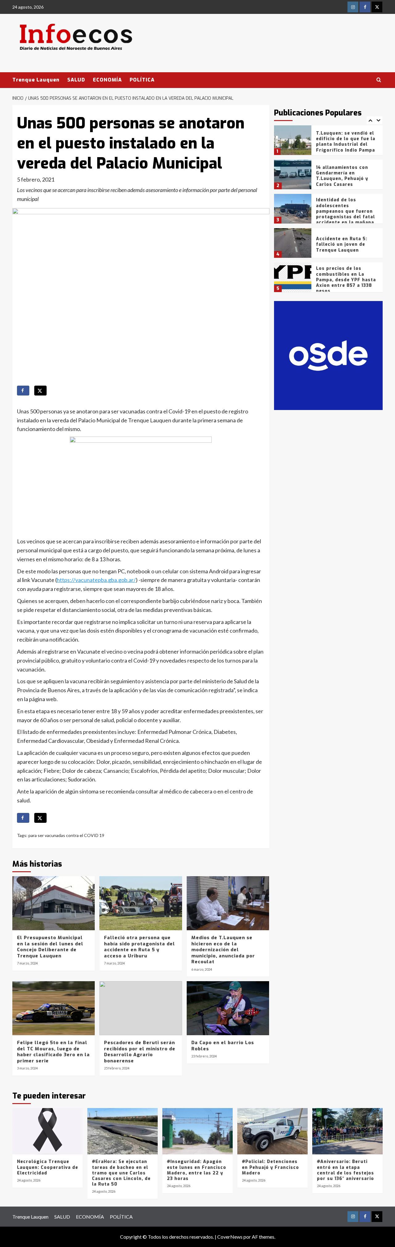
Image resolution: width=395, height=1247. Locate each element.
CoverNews (230, 1237)
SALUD (76, 80)
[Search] (379, 80)
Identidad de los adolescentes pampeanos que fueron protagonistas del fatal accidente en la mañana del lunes (345, 214)
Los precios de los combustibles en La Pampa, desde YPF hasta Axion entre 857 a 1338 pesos (346, 280)
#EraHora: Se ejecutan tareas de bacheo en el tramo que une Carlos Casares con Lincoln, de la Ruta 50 (121, 1173)
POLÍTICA (142, 80)
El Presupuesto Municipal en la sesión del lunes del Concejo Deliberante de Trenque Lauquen (50, 947)
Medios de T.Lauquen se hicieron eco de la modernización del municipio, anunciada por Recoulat (223, 950)
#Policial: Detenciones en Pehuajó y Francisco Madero (270, 1167)
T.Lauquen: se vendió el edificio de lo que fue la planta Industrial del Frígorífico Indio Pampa (345, 141)
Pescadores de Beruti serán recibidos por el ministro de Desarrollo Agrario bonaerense (139, 1052)
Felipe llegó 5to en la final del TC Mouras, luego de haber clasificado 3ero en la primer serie (53, 1052)
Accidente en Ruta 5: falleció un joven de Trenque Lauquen (341, 244)
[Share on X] (40, 390)
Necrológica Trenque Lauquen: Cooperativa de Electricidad (47, 1167)
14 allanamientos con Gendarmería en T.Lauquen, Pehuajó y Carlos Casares (342, 176)
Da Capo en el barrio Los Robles (222, 1046)
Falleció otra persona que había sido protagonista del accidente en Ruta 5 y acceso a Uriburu (139, 947)
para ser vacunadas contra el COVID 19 (66, 835)
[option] (328, 142)
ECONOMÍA (107, 80)
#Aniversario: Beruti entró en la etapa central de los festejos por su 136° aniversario (345, 1170)
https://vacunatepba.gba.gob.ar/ (96, 579)
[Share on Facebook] (23, 390)
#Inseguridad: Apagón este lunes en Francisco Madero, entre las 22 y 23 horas (196, 1170)
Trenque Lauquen (36, 80)
